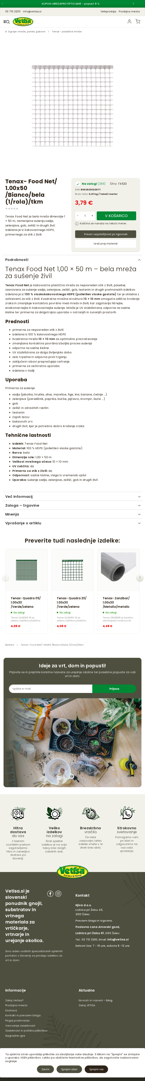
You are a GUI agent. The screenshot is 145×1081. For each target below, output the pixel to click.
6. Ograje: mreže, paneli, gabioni (25, 31)
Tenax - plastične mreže (67, 31)
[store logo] (22, 22)
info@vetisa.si (118, 939)
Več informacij (19, 496)
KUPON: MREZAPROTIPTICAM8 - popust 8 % (71, 3)
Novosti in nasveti (91, 1000)
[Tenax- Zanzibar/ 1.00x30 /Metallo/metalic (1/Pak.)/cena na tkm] (118, 569)
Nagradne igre (15, 1036)
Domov (9, 644)
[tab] (72, 259)
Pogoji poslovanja (17, 1020)
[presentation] (5, 3)
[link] (129, 21)
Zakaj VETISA (87, 1005)
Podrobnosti (16, 259)
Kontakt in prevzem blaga (23, 1015)
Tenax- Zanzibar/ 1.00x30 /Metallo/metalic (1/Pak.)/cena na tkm (116, 602)
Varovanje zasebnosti (20, 1025)
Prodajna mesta (129, 11)
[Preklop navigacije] (7, 21)
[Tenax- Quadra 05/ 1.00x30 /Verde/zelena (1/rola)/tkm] (26, 569)
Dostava (11, 1010)
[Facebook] (50, 894)
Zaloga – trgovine (22, 505)
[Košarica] (137, 21)
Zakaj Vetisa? (14, 1000)
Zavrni (45, 1069)
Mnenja (12, 514)
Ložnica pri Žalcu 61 (90, 933)
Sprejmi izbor (69, 1069)
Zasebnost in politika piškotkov (26, 1030)
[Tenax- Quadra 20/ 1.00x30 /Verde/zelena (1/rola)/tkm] (72, 569)
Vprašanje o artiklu (23, 523)
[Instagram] (58, 894)
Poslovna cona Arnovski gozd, (98, 927)
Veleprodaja (108, 11)
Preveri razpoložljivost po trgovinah (105, 234)
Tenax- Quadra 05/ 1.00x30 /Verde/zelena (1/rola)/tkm (26, 602)
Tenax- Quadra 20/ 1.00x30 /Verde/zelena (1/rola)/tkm (71, 602)
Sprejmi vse (96, 1069)
